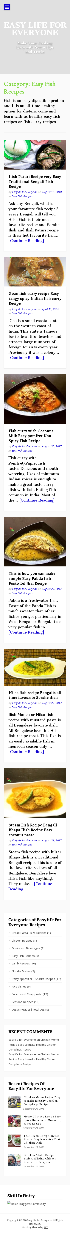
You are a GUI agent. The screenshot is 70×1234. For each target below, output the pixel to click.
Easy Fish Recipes (22, 196)
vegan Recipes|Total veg (28, 1009)
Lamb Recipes (21, 963)
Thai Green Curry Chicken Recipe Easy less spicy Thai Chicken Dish (42, 1139)
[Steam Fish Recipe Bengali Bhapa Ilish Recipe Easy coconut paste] (35, 793)
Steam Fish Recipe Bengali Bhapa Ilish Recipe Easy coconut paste (33, 830)
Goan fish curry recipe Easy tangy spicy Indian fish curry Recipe (35, 298)
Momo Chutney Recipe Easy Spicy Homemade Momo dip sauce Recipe (42, 1120)
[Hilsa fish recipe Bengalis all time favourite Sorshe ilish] (35, 667)
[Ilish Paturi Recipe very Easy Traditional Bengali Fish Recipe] (35, 155)
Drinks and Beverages (26, 948)
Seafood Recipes (22, 1002)
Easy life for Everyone (35, 28)
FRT (46, 1227)
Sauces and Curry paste (27, 994)
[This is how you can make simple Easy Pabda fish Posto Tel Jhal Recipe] (35, 541)
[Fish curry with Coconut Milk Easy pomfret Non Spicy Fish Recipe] (35, 399)
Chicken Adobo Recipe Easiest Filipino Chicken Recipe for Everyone (40, 1158)
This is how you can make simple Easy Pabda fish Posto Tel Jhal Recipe (32, 578)
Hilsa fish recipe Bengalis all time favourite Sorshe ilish (35, 695)
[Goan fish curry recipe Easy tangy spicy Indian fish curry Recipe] (35, 272)
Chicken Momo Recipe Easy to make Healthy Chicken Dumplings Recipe (33, 1044)
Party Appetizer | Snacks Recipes (33, 979)
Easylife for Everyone (24, 192)
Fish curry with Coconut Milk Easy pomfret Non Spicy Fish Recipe (31, 436)
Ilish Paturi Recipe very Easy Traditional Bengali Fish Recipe (35, 181)
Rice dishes (19, 986)
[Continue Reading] (26, 241)
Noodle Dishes (21, 971)
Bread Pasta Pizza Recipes (29, 933)
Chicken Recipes (22, 940)
